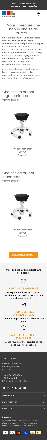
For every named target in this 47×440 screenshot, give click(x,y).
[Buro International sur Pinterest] (16, 388)
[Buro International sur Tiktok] (20, 388)
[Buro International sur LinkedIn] (12, 388)
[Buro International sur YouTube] (24, 388)
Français (5, 417)
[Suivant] (43, 5)
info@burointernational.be (15, 381)
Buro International (23, 421)
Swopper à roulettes (22, 148)
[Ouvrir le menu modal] (43, 14)
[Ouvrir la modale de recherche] (32, 14)
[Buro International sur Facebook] (3, 388)
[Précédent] (4, 5)
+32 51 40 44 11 (9, 378)
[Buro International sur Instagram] (8, 388)
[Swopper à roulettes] (22, 125)
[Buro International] (8, 14)
